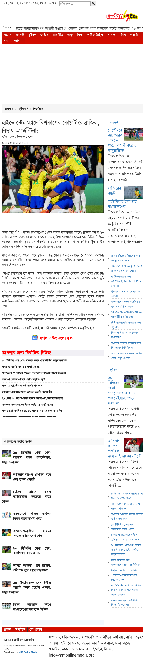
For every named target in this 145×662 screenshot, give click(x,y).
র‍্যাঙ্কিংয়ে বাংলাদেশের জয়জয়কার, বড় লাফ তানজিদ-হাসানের (126, 281)
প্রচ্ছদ (7, 35)
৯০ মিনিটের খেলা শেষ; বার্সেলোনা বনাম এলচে (122, 527)
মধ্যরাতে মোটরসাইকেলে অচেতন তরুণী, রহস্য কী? (27, 392)
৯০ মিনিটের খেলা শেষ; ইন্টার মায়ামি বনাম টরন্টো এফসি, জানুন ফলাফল (126, 550)
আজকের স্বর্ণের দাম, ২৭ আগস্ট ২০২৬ (20, 367)
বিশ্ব (123, 35)
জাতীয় (44, 35)
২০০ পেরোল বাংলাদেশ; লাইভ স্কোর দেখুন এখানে (126, 356)
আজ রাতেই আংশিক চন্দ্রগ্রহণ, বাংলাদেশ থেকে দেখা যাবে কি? (32, 411)
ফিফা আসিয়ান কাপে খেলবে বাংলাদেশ (124, 335)
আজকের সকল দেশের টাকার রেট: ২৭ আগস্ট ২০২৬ (27, 405)
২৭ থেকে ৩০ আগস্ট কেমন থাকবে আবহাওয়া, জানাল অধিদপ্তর (32, 398)
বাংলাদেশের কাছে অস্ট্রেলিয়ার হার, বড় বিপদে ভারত (125, 304)
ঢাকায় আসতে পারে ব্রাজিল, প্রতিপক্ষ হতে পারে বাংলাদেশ (125, 537)
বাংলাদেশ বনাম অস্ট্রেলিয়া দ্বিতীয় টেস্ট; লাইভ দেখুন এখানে (127, 268)
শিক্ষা (80, 35)
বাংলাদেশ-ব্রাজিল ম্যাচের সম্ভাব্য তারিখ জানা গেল (127, 516)
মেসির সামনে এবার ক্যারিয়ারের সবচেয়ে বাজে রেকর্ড (127, 496)
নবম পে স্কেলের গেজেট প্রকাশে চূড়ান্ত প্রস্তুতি (23, 379)
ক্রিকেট (19, 35)
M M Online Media (28, 652)
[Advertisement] (72, 73)
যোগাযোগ (35, 629)
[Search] (93, 3)
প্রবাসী (134, 35)
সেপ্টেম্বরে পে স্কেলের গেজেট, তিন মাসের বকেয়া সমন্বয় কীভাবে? (34, 373)
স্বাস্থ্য (70, 35)
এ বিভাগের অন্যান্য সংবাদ (18, 441)
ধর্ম (6, 40)
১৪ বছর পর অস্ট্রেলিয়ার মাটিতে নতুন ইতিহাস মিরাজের (126, 314)
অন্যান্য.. (17, 40)
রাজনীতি (57, 35)
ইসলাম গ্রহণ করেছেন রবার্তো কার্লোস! (125, 294)
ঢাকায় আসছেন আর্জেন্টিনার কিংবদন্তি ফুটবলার (124, 603)
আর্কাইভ (20, 629)
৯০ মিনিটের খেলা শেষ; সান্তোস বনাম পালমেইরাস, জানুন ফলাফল (34, 360)
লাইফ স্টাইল (95, 35)
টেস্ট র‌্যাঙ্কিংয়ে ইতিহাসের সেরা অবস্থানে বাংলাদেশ (125, 258)
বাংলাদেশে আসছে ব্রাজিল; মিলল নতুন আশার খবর (127, 506)
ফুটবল (32, 35)
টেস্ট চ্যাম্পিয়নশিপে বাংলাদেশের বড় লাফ (126, 325)
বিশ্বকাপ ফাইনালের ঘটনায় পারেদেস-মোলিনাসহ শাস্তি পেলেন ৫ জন (124, 575)
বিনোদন (112, 35)
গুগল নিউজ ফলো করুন (57, 338)
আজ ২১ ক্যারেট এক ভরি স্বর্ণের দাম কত (22, 386)
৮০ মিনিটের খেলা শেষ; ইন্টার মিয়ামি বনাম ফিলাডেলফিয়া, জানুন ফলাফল (126, 590)
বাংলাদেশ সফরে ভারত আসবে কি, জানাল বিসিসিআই (126, 345)
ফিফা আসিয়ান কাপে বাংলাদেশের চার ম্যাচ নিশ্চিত (125, 562)
